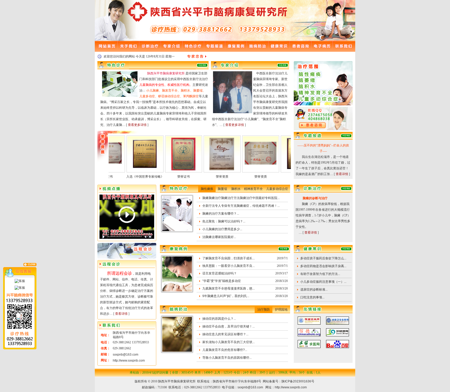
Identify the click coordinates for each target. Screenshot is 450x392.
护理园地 (281, 309)
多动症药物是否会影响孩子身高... (323, 266)
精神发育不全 (253, 189)
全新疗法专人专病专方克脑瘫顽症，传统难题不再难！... (241, 206)
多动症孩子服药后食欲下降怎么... (323, 258)
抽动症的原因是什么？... (219, 318)
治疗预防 (263, 309)
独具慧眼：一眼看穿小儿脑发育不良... (228, 266)
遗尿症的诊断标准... (314, 289)
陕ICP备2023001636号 (298, 381)
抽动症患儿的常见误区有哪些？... (225, 334)
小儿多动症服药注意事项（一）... (323, 282)
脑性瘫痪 (207, 189)
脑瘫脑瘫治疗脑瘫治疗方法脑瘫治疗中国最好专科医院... (241, 198)
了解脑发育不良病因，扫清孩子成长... (228, 258)
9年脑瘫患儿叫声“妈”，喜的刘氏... (225, 296)
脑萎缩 (222, 189)
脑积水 (236, 189)
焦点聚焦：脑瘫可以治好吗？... (223, 221)
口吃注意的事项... (312, 297)
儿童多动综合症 (277, 189)
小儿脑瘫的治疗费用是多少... (222, 229)
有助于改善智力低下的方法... (320, 274)
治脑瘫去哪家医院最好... (219, 237)
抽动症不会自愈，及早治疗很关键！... (228, 326)
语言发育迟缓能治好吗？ (219, 273)
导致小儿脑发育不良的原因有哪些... (227, 357)
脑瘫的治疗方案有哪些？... (220, 213)
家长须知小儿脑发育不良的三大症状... (228, 342)
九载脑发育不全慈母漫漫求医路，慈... (228, 288)
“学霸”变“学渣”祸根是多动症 (221, 281)
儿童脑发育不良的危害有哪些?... (224, 350)
